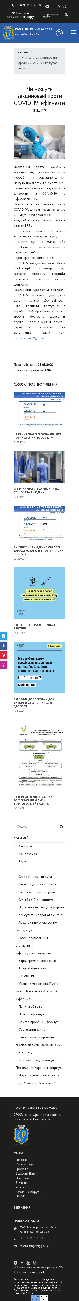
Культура (25, 846)
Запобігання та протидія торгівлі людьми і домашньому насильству (38, 1045)
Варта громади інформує (37, 961)
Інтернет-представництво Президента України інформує (39, 1064)
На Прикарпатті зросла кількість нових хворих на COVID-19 (38, 436)
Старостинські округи (35, 877)
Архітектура (27, 854)
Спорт (23, 869)
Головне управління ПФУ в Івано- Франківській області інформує (37, 991)
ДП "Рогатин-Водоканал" (37, 1083)
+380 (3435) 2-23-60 (28, 5)
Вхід (67, 17)
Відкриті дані (26, 1174)
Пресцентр (24, 1178)
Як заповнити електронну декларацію (36, 926)
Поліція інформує (31, 1014)
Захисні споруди (28, 1192)
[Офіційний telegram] (47, 6)
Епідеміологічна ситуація (36, 892)
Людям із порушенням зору (20, 15)
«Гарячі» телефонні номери (38, 1075)
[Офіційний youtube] (58, 6)
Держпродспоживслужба (37, 884)
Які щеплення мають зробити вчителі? (35, 627)
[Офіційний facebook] (52, 6)
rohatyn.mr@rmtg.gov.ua (34, 1246)
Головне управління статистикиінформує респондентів (33, 945)
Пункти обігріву (30, 1007)
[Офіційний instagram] (64, 6)
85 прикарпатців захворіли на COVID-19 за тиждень (36, 491)
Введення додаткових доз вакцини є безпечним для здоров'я (34, 703)
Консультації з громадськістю (40, 915)
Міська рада (25, 1164)
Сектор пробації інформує (38, 1022)
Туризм (24, 861)
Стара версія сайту (50, 16)
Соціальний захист (32, 1030)
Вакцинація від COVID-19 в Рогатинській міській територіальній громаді (33, 801)
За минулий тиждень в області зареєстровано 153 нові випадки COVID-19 (38, 551)
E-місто (21, 1183)
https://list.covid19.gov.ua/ (29, 338)
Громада (22, 1169)
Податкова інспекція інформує (41, 907)
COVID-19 (26, 976)
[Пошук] (59, 32)
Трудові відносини (32, 968)
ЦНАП (20, 1196)
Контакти (23, 1187)
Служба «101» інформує (35, 900)
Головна (23, 52)
